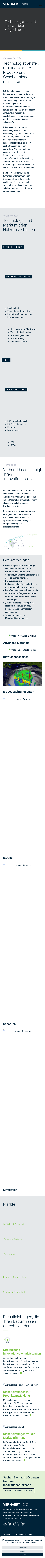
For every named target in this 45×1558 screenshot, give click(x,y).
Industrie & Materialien (14, 1277)
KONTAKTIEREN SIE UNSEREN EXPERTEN (18, 1491)
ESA (12, 442)
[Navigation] (40, 5)
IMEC (13, 445)
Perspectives (21, 1534)
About (31, 1534)
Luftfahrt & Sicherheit (14, 1224)
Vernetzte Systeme (12, 1239)
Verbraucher (9, 1254)
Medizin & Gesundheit (14, 1292)
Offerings (6, 1534)
